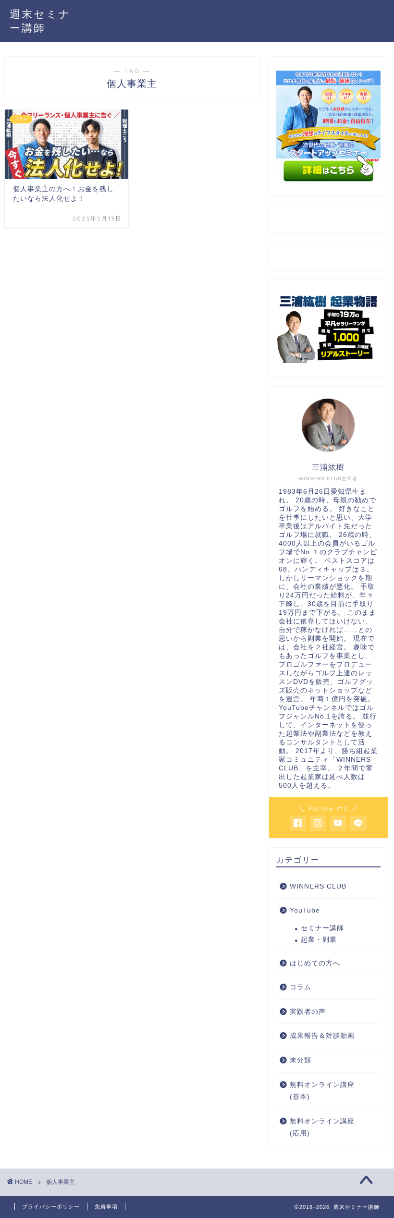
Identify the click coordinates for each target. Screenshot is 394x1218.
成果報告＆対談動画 (322, 1035)
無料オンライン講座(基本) (322, 1091)
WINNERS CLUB (318, 886)
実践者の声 (308, 1011)
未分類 (300, 1060)
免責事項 (106, 1206)
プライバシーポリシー (51, 1206)
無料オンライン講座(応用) (322, 1127)
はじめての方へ (315, 963)
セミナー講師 (322, 928)
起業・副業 (319, 939)
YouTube (305, 910)
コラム (300, 987)
